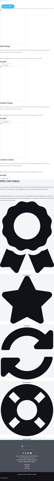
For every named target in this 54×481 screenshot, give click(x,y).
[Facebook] (31, 453)
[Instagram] (26, 453)
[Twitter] (23, 453)
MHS (28, 464)
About (25, 464)
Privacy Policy (4, 478)
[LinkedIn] (28, 453)
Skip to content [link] (3, 0)
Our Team (27, 468)
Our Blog (27, 466)
